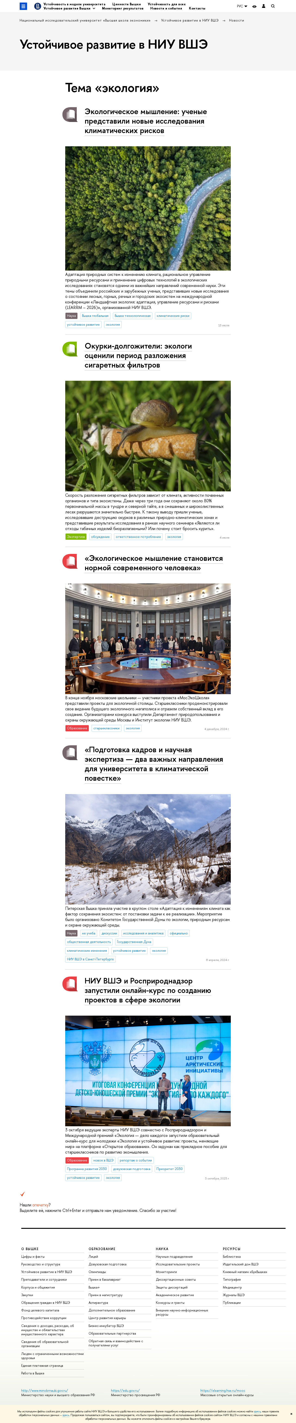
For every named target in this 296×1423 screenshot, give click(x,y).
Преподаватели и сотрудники (44, 1279)
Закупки (27, 1295)
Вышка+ (94, 1287)
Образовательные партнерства (112, 1333)
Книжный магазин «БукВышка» (245, 1272)
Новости (236, 20)
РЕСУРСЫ (231, 1249)
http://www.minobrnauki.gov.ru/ (44, 1390)
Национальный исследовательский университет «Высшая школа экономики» (86, 20)
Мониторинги (166, 1272)
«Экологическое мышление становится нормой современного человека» (154, 562)
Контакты (197, 8)
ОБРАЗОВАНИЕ (102, 1249)
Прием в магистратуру (106, 1295)
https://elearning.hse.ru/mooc (222, 1390)
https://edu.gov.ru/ (125, 1390)
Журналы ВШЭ (234, 1295)
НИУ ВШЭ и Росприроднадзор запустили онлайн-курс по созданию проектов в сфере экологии (148, 990)
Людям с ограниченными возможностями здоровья (52, 1355)
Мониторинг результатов (122, 8)
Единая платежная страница (42, 1365)
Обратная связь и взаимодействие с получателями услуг (116, 1343)
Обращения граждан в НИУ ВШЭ (45, 1302)
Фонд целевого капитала (40, 1310)
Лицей (93, 1256)
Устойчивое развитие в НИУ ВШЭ (190, 20)
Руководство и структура (40, 1264)
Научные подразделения (174, 1256)
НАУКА (162, 1249)
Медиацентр (232, 1287)
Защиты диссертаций (172, 1287)
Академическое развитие (175, 1295)
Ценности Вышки (126, 4)
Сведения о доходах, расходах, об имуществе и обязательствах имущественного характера (47, 1329)
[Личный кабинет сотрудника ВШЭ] (263, 6)
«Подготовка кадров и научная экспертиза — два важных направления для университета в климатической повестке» (154, 763)
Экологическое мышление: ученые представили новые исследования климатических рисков (146, 121)
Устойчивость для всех (167, 4)
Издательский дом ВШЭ (241, 1264)
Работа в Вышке (32, 1373)
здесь (257, 1411)
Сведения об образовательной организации (44, 1343)
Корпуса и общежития (38, 1287)
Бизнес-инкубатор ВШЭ (106, 1325)
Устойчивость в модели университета (74, 4)
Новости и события (166, 8)
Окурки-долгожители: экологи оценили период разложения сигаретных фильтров (138, 355)
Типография (232, 1279)
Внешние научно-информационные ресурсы (182, 1312)
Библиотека (232, 1256)
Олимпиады (97, 1272)
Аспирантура (98, 1302)
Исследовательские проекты (178, 1264)
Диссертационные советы (176, 1279)
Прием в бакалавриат (105, 1279)
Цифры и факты (33, 1256)
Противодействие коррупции (43, 1318)
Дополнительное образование (112, 1310)
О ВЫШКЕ (30, 1249)
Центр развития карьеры (107, 1318)
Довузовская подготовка (107, 1264)
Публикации (232, 1302)
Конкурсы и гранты (170, 1302)
